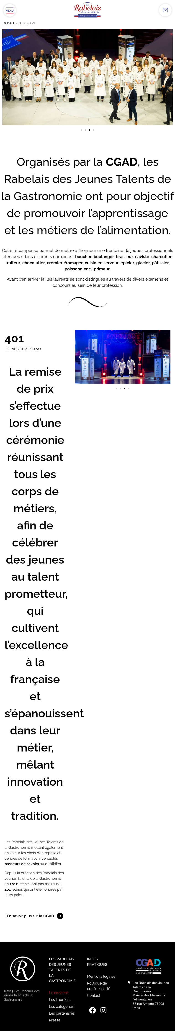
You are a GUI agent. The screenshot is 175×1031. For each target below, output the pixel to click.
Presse (54, 1020)
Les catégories (61, 1006)
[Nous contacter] (165, 10)
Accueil (9, 23)
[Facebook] (92, 1010)
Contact (93, 995)
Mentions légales (101, 976)
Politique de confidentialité (98, 986)
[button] (7, 77)
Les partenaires (62, 1013)
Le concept (58, 993)
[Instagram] (103, 1010)
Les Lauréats (60, 1000)
